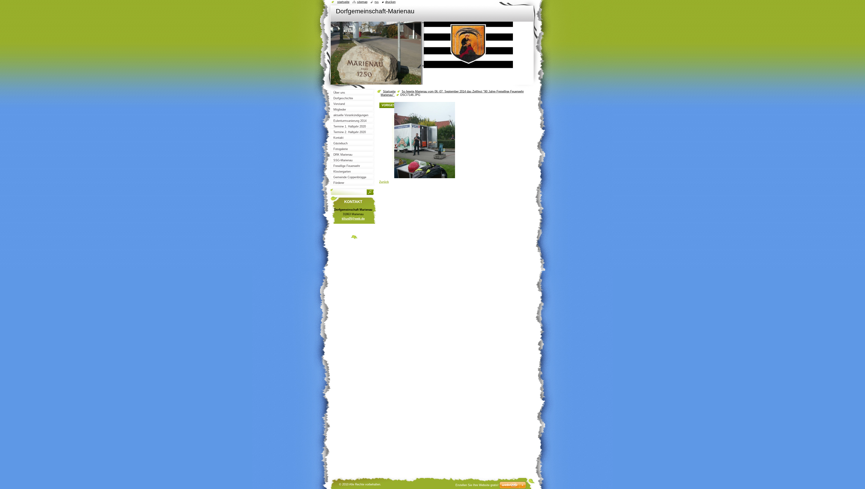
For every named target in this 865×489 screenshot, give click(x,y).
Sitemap (362, 2)
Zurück (384, 182)
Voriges (388, 105)
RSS (377, 2)
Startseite (389, 91)
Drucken (390, 2)
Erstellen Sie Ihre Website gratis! (477, 485)
